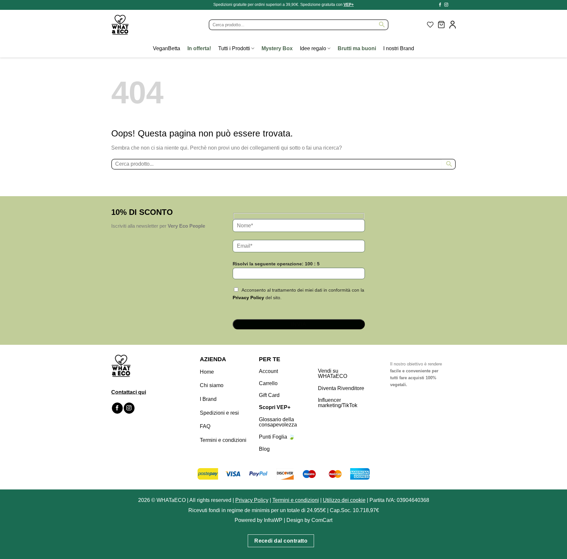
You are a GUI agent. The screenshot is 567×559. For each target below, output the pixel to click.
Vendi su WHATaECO (332, 373)
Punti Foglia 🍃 (277, 437)
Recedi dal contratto (280, 541)
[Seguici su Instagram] (446, 5)
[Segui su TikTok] (452, 5)
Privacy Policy (248, 297)
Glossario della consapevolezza (278, 422)
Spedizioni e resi (219, 413)
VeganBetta (166, 48)
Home (207, 372)
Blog (264, 449)
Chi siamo (211, 385)
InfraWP (273, 520)
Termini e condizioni (223, 440)
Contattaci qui (128, 392)
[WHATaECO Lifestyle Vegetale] (135, 25)
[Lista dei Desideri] (430, 24)
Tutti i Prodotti (234, 48)
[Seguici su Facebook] (440, 5)
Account (268, 371)
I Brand (208, 399)
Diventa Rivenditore (341, 388)
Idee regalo (313, 48)
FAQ (205, 426)
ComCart (321, 520)
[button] (441, 24)
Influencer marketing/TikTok (337, 402)
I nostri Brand (398, 48)
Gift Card (269, 395)
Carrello (268, 383)
